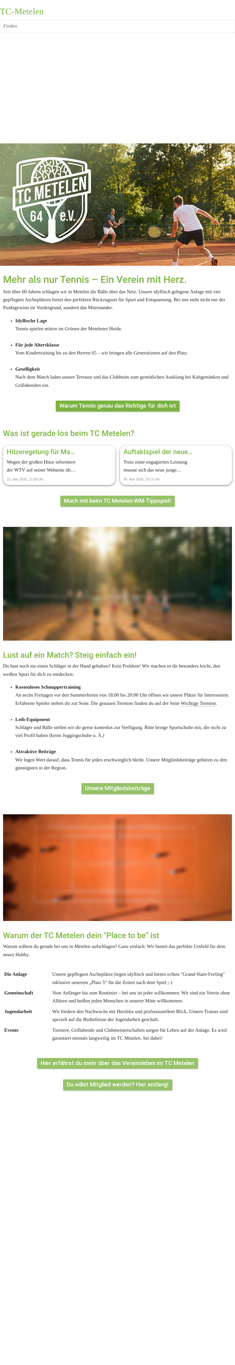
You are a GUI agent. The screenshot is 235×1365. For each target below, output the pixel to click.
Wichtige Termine (198, 703)
